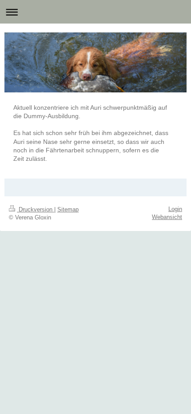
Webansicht (167, 217)
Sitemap (68, 209)
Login (175, 209)
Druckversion (35, 209)
